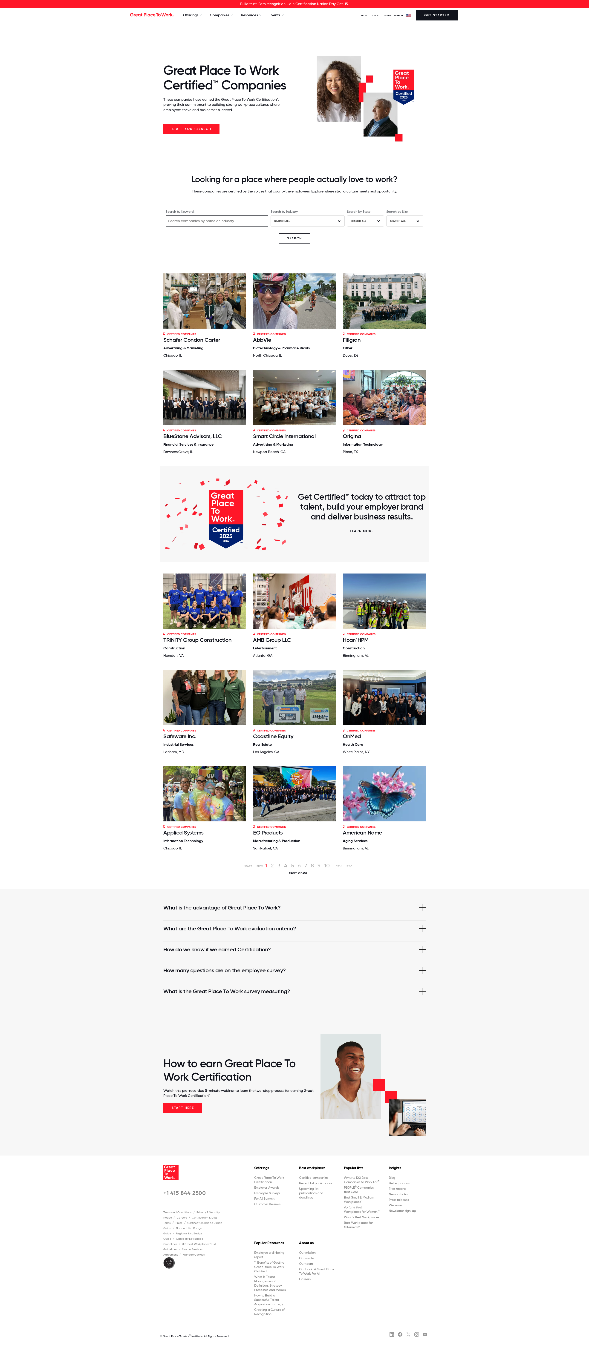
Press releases (399, 1200)
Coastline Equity (273, 736)
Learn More (362, 531)
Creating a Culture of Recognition (269, 1312)
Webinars (395, 1205)
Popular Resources (269, 1243)
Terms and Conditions (177, 1212)
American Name (362, 832)
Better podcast (400, 1183)
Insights (395, 1168)
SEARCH (398, 15)
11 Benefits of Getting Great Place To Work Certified (269, 1267)
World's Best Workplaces (361, 1217)
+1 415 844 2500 (184, 1193)
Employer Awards (266, 1187)
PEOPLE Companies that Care (359, 1189)
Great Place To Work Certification (269, 1180)
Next (339, 865)
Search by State (358, 211)
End (349, 865)
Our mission (307, 1252)
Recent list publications (315, 1183)
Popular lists (353, 1168)
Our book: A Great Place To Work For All (316, 1271)
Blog (392, 1177)
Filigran (352, 339)
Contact (376, 15)
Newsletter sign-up (402, 1211)
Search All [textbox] (282, 221)
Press (179, 1223)
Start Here (183, 1108)
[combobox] (308, 221)
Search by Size (397, 211)
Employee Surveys (267, 1193)
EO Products (268, 832)
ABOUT (365, 15)
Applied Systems (183, 832)
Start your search (191, 129)
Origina (352, 436)
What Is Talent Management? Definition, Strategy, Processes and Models (270, 1283)
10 (327, 865)
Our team (306, 1263)
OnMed (352, 736)
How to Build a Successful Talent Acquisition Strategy (268, 1300)
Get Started (437, 15)
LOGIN (388, 15)
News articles (398, 1194)
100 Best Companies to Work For (361, 1180)
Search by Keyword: (180, 211)
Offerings (261, 1168)
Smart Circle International (284, 436)
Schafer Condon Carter (191, 339)
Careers (182, 1217)
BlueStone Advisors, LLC (192, 436)
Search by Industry (284, 211)
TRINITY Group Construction (197, 640)
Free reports (397, 1188)
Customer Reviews (267, 1204)
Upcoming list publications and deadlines (311, 1193)
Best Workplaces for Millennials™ (358, 1225)
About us (306, 1243)
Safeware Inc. (179, 736)
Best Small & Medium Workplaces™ (359, 1200)
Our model (306, 1258)
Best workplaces (312, 1168)
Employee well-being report (269, 1255)
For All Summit (264, 1198)
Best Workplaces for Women (361, 1209)
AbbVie (262, 339)
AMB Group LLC (272, 640)
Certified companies (313, 1177)
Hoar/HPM (355, 640)
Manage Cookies (194, 1254)
